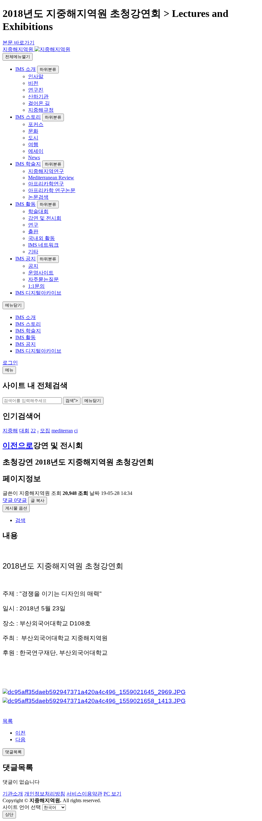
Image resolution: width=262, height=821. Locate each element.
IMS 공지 (25, 258)
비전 (33, 83)
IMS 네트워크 (43, 245)
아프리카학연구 (46, 183)
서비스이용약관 (84, 793)
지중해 (10, 430)
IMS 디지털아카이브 (38, 292)
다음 (20, 739)
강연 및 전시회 (44, 218)
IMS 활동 (25, 204)
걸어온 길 (39, 103)
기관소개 (13, 793)
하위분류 (48, 69)
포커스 (35, 124)
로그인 (10, 362)
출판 (33, 231)
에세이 (35, 151)
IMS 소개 (25, 69)
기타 (33, 251)
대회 (24, 430)
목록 (8, 721)
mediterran (62, 430)
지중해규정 (41, 110)
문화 (33, 131)
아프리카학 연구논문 (51, 190)
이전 (20, 732)
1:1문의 (36, 286)
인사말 (35, 76)
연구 (33, 225)
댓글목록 (13, 752)
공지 (33, 266)
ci (76, 430)
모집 (45, 430)
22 (33, 430)
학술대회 (38, 211)
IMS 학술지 (28, 164)
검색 (20, 520)
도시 (33, 137)
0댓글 (15, 500)
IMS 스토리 (28, 117)
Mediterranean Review (51, 177)
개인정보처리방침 (44, 793)
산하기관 (38, 96)
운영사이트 (41, 272)
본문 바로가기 (19, 42)
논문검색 (38, 197)
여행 (33, 144)
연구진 (35, 90)
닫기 (92, 400)
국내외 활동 (41, 238)
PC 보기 (112, 793)
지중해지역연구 (46, 171)
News (34, 157)
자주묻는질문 (43, 279)
